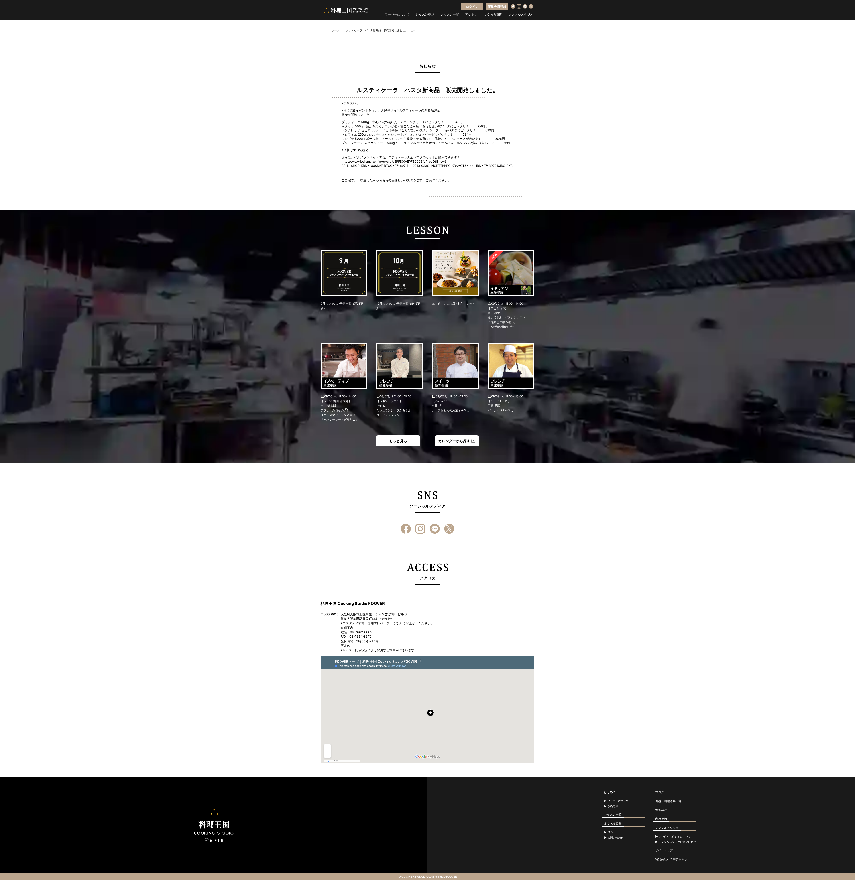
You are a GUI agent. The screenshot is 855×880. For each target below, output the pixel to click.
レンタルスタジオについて (675, 836)
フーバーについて (397, 14)
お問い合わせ (615, 837)
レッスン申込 (425, 14)
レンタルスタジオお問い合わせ (677, 842)
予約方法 (612, 806)
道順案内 (347, 627)
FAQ (610, 832)
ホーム (336, 30)
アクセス (471, 14)
